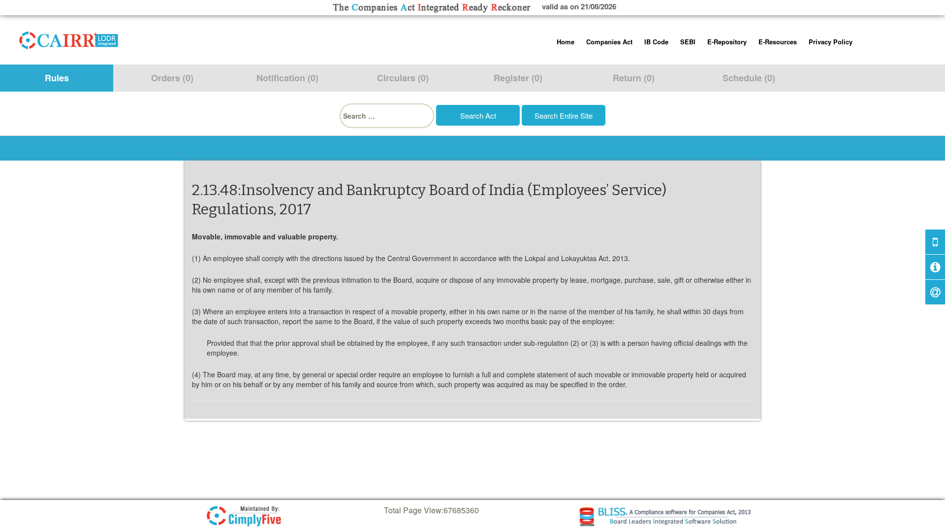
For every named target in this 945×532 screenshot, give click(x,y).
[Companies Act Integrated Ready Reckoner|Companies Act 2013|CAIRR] (69, 38)
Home (565, 41)
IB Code (656, 41)
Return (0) (634, 77)
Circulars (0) (403, 77)
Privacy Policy (830, 41)
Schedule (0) (749, 77)
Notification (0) (287, 77)
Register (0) (518, 77)
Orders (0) (172, 77)
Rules (57, 77)
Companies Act (609, 41)
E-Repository (727, 41)
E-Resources (777, 41)
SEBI (687, 41)
